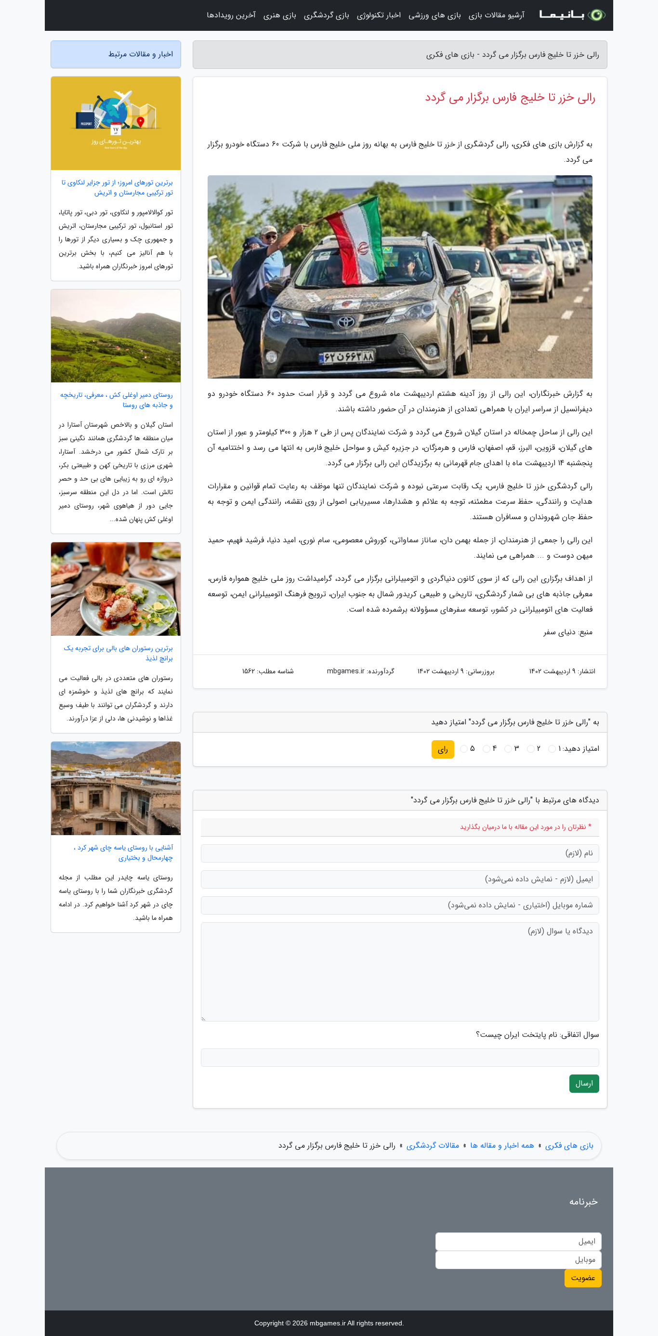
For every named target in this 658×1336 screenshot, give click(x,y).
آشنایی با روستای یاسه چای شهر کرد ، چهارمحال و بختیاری (123, 853)
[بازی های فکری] (571, 15)
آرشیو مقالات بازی (497, 15)
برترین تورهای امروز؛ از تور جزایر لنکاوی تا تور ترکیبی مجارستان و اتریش (117, 188)
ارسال (584, 1083)
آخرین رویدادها (231, 15)
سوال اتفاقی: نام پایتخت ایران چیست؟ (537, 1035)
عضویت (583, 1278)
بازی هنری (279, 15)
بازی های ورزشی (434, 15)
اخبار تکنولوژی (379, 15)
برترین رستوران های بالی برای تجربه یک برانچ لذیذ (118, 653)
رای (443, 749)
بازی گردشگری (326, 15)
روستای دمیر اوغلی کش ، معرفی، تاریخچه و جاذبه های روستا (116, 400)
